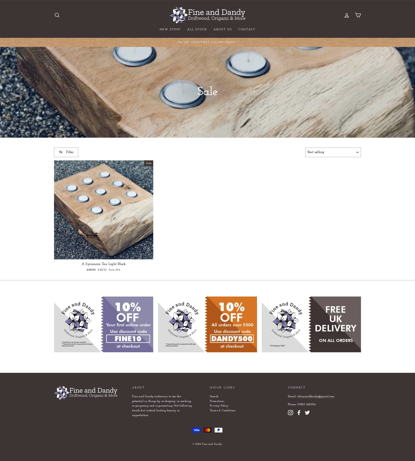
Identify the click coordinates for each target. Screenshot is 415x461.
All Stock (197, 29)
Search (214, 396)
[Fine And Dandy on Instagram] (290, 412)
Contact (246, 29)
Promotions (217, 401)
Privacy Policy (219, 405)
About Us (223, 29)
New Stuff (170, 29)
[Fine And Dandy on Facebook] (299, 412)
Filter (69, 152)
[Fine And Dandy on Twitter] (307, 412)
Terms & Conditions (222, 410)
